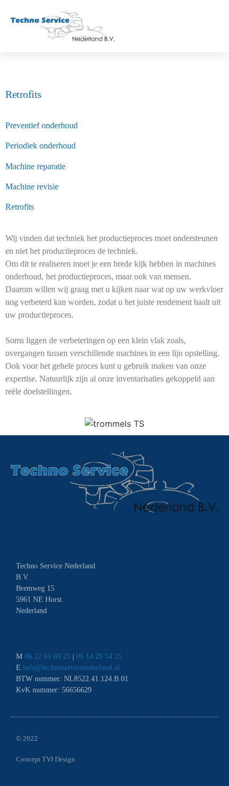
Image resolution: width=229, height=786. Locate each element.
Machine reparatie (35, 166)
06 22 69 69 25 (47, 656)
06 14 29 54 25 (99, 656)
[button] (208, 26)
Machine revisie (32, 186)
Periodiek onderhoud (40, 145)
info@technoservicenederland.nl (71, 668)
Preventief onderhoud (41, 125)
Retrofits (19, 206)
